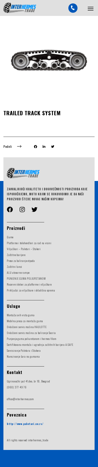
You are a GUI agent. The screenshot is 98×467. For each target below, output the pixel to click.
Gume (10, 237)
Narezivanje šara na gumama (23, 356)
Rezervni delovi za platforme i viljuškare (29, 284)
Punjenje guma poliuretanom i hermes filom (32, 339)
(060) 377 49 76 (17, 387)
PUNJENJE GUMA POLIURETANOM (26, 278)
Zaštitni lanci (14, 267)
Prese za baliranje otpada (21, 261)
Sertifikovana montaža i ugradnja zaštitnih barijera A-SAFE (40, 344)
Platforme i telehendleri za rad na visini (29, 243)
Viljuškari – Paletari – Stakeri (24, 249)
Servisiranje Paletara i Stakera (24, 350)
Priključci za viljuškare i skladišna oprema (31, 290)
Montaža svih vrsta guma (20, 315)
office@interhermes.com (20, 399)
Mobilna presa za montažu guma (25, 321)
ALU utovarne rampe (18, 272)
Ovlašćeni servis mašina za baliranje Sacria (31, 333)
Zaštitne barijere (16, 255)
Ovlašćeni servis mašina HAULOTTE (27, 327)
